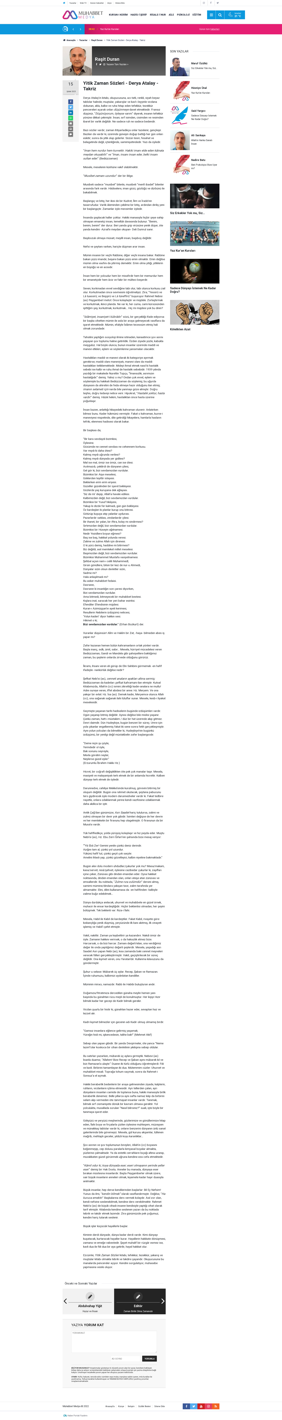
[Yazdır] (70, 129)
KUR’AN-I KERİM (118, 14)
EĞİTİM (197, 14)
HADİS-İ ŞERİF (139, 14)
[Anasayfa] (64, 3)
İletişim (131, 1406)
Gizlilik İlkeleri (144, 1406)
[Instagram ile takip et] (208, 1406)
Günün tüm (209, 29)
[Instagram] (203, 2)
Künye (121, 1406)
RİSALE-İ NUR (158, 14)
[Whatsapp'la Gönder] (70, 118)
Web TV (83, 3)
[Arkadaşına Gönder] (70, 123)
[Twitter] (217, 2)
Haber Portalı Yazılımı (77, 1415)
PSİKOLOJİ (183, 14)
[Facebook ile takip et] (186, 1406)
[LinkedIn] (70, 112)
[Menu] (211, 15)
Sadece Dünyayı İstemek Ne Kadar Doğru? (121, 29)
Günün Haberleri (97, 3)
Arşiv (109, 3)
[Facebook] (210, 2)
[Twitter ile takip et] (193, 1406)
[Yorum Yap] (70, 134)
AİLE (171, 14)
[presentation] (73, 29)
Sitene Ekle (120, 3)
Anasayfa (110, 1406)
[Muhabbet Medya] (83, 14)
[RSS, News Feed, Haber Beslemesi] (215, 1406)
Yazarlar (72, 3)
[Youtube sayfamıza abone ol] (201, 1406)
